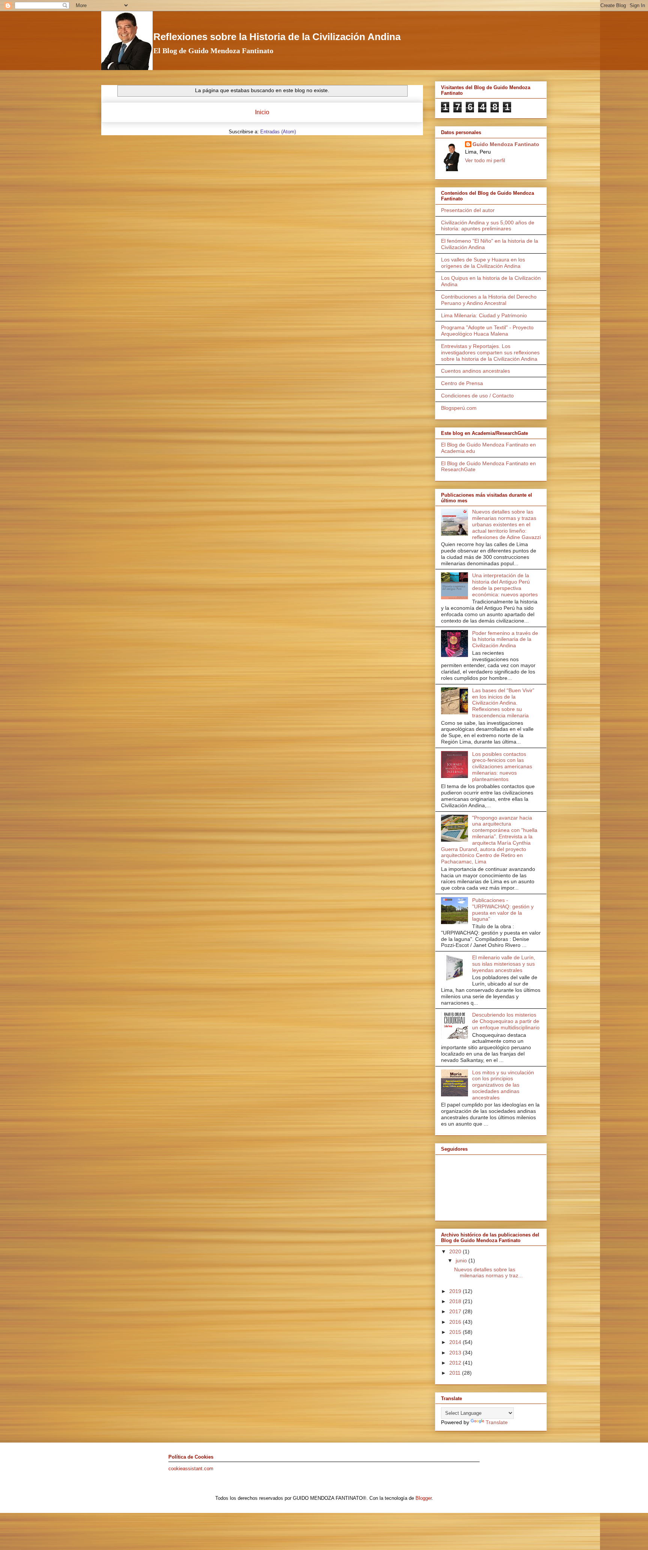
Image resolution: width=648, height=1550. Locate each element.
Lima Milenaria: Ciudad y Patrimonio (484, 315)
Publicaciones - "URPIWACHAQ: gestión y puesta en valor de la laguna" (503, 909)
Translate (497, 1422)
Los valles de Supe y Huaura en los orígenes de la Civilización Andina (483, 263)
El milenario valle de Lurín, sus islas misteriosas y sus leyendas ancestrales (503, 963)
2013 (456, 1353)
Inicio (262, 112)
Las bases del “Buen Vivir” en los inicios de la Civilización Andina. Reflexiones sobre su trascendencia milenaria (503, 702)
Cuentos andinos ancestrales (475, 371)
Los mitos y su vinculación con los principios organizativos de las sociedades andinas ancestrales (503, 1085)
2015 (456, 1332)
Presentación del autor (468, 210)
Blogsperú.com (459, 408)
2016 (456, 1322)
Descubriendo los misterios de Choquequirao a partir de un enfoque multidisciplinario (506, 1021)
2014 (456, 1342)
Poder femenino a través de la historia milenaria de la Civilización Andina (505, 639)
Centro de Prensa (462, 383)
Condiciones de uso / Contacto (477, 396)
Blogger (424, 1498)
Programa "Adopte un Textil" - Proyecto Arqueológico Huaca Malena (487, 330)
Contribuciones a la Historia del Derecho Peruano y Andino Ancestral (489, 300)
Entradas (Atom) (278, 131)
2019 (456, 1291)
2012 (456, 1363)
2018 (456, 1301)
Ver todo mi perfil (485, 160)
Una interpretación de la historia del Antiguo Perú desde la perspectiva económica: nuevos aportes (505, 584)
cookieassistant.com (190, 1468)
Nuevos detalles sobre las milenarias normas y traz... (488, 1272)
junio (462, 1260)
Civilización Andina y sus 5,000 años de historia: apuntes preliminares (487, 226)
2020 (456, 1251)
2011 (455, 1373)
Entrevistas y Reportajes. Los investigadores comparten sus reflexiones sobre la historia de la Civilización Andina (490, 352)
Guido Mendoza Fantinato (505, 144)
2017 (456, 1311)
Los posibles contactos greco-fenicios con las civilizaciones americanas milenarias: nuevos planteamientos (502, 766)
